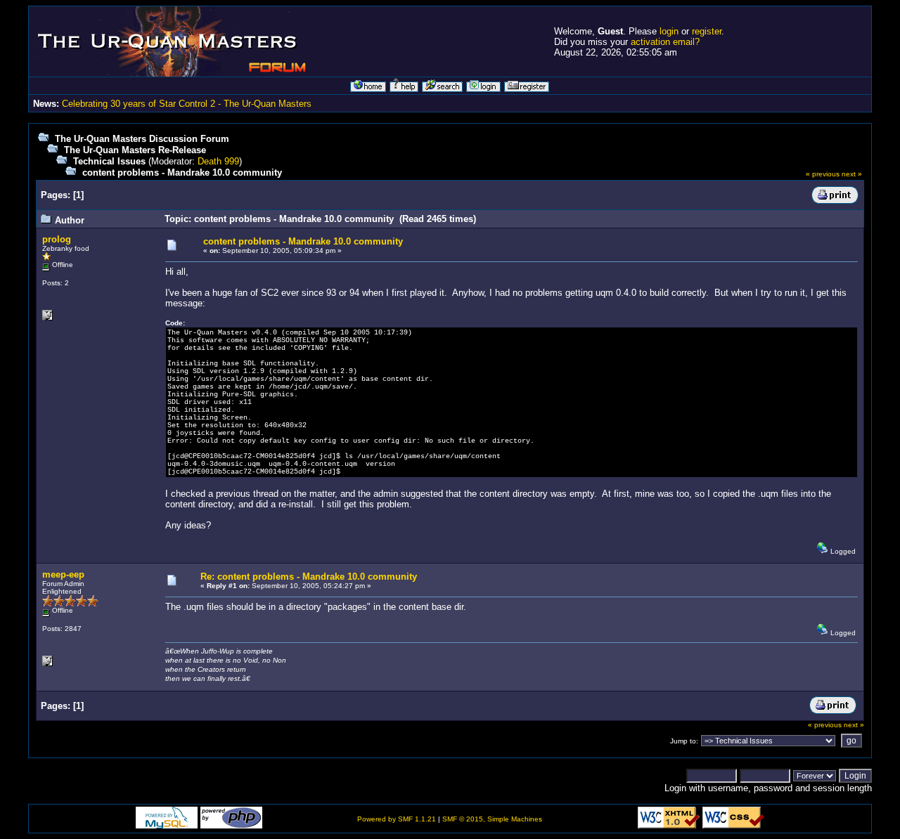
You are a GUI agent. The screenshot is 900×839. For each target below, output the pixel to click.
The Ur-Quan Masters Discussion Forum (142, 139)
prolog (56, 239)
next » (852, 174)
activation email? (665, 42)
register (706, 31)
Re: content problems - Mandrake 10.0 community (308, 576)
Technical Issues (109, 161)
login (669, 31)
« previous (823, 174)
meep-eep (63, 574)
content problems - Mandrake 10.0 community (182, 172)
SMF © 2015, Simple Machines (492, 819)
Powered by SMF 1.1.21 (396, 819)
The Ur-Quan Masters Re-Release (135, 150)
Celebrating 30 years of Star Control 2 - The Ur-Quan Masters (186, 103)
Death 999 (218, 161)
